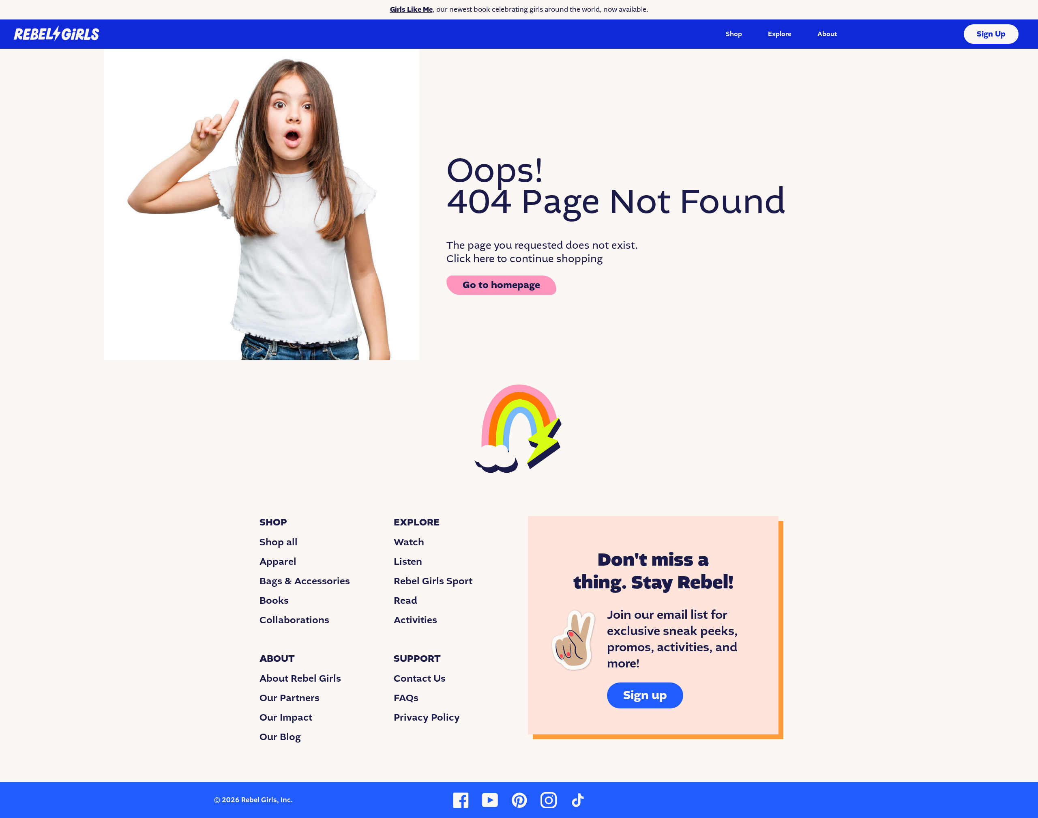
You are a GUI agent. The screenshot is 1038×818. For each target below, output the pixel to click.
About (827, 34)
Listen (408, 561)
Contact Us (420, 678)
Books (274, 600)
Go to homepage (501, 285)
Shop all (279, 542)
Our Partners (290, 697)
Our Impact (286, 717)
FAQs (406, 697)
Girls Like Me (411, 9)
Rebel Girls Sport (433, 581)
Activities (415, 620)
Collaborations (294, 620)
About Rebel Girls (300, 678)
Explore (779, 34)
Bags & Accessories (305, 581)
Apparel (278, 561)
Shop (734, 34)
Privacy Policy (427, 717)
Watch (409, 542)
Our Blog (280, 736)
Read (405, 600)
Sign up (645, 695)
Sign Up (991, 34)
